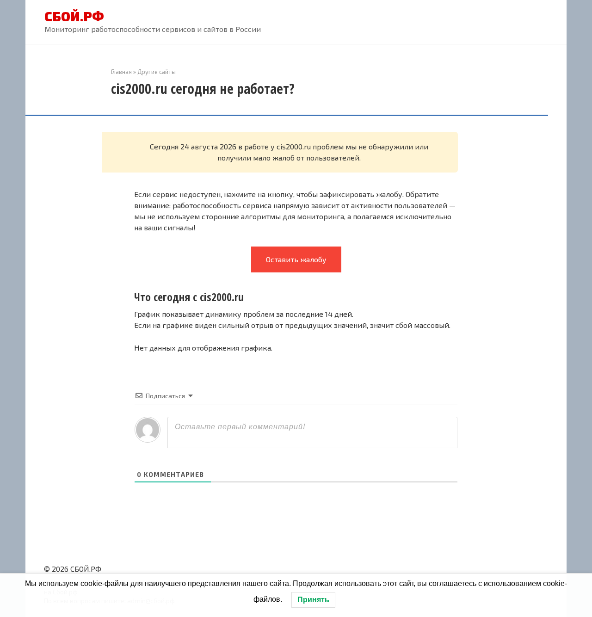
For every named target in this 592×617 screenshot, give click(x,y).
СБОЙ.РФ (74, 16)
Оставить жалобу (296, 259)
